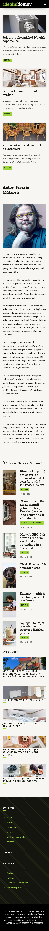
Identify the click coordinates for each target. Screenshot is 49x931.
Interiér (7, 168)
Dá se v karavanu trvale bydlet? (20, 93)
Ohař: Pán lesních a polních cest (33, 566)
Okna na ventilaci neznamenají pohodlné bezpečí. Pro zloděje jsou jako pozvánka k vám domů (33, 509)
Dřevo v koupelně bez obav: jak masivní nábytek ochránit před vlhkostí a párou (32, 478)
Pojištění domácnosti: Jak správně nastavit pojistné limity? (21, 752)
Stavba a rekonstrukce (32, 523)
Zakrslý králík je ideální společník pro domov (32, 597)
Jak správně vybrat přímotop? (23, 699)
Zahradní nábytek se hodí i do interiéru (23, 147)
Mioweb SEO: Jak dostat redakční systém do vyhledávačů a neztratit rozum (32, 541)
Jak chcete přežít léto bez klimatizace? (21, 725)
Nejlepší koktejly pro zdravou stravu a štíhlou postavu (32, 628)
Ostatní (7, 60)
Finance (24, 553)
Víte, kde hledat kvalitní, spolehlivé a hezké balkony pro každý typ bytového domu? (24, 674)
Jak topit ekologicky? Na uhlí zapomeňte (24, 39)
